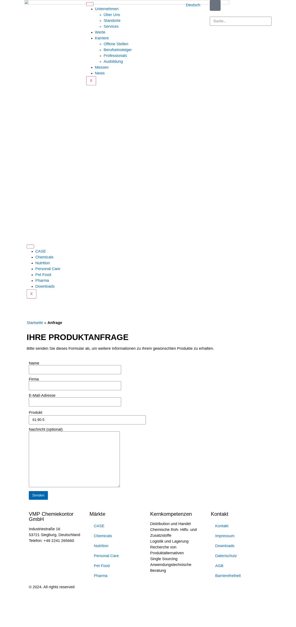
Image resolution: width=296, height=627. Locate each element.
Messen (102, 67)
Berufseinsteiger (118, 50)
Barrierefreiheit (228, 576)
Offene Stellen (116, 44)
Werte (100, 32)
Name (34, 363)
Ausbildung (113, 61)
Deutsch (193, 5)
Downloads (45, 286)
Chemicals (44, 257)
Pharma (42, 280)
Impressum (224, 536)
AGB (219, 566)
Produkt (35, 412)
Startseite (35, 323)
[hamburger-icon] (90, 4)
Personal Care (47, 269)
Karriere (102, 38)
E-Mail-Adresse (42, 395)
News (100, 73)
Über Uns (112, 15)
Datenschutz (226, 556)
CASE (40, 251)
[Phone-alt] (215, 5)
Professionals (115, 55)
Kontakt (221, 526)
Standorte (112, 20)
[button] (241, 14)
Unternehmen (107, 9)
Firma (34, 379)
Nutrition (42, 263)
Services (111, 26)
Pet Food (43, 274)
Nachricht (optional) (46, 429)
